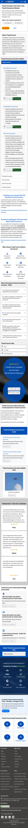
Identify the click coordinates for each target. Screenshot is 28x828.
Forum (3, 753)
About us (3, 759)
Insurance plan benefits (20, 773)
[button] (2, 484)
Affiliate (17, 761)
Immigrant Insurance (6, 779)
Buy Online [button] (17, 98)
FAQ (16, 751)
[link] (14, 392)
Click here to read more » (9, 606)
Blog (2, 751)
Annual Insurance (5, 781)
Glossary (17, 764)
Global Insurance (5, 789)
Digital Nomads (18, 792)
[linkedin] (10, 817)
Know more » (6, 446)
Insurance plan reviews (20, 776)
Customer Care (18, 759)
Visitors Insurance (5, 773)
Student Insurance (5, 776)
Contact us (3, 761)
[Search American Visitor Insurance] (21, 2)
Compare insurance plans (20, 779)
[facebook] (3, 817)
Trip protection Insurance (7, 786)
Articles (16, 766)
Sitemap (3, 756)
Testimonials (18, 756)
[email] (25, 2)
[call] (23, 2)
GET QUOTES (5, 28)
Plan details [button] (8, 98)
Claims (16, 753)
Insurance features (19, 781)
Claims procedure (5, 766)
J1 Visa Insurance (5, 784)
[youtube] (6, 817)
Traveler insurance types (20, 789)
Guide (2, 764)
